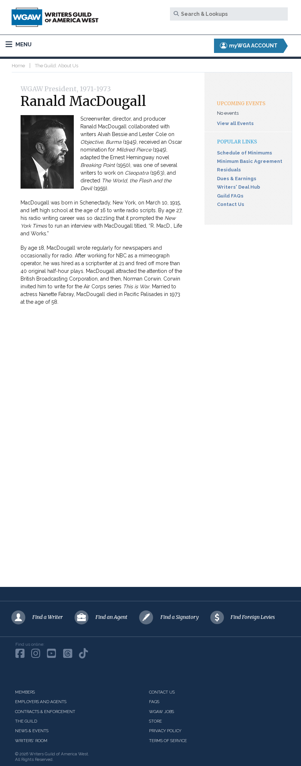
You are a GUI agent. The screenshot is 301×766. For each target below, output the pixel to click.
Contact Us (230, 204)
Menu (23, 44)
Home (18, 65)
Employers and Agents (40, 701)
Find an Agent (111, 617)
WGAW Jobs (161, 711)
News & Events (31, 730)
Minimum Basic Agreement (249, 161)
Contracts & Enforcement (45, 711)
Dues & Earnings (236, 178)
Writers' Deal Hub (238, 187)
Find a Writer (47, 617)
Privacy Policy (165, 730)
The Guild (26, 721)
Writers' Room (31, 740)
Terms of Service (168, 740)
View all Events (235, 123)
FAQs (154, 701)
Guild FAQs (230, 196)
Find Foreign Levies (253, 617)
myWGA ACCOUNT (253, 46)
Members (25, 692)
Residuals (229, 169)
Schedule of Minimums (244, 153)
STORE (155, 721)
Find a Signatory (179, 617)
